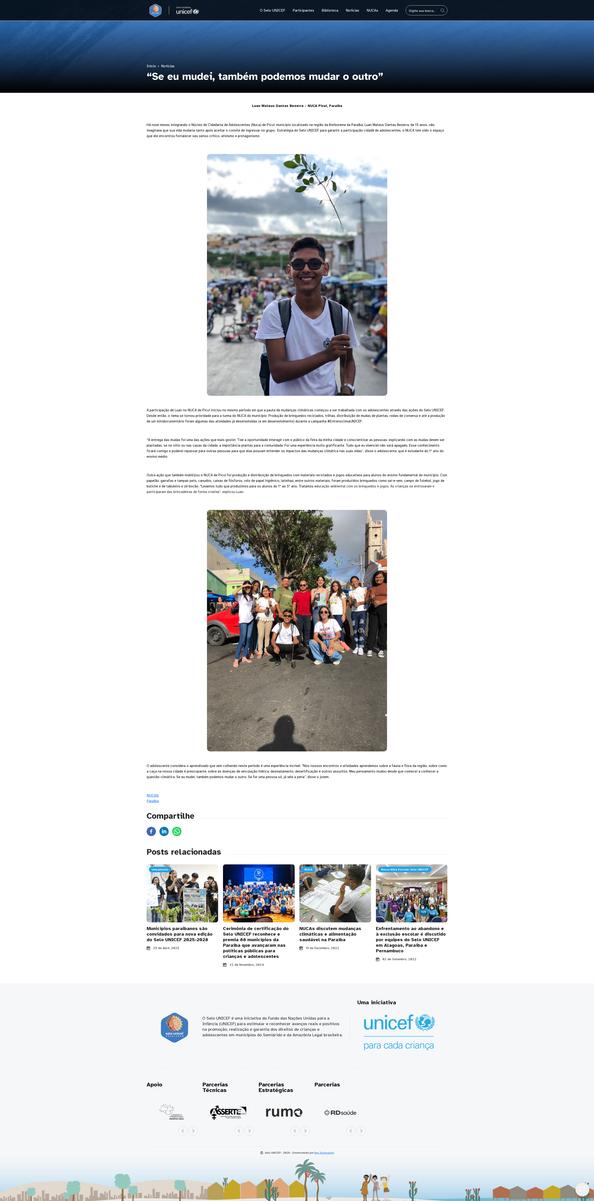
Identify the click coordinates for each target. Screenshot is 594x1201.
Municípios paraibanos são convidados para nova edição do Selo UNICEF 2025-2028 (180, 934)
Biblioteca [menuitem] (330, 10)
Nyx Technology (324, 1152)
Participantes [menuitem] (303, 10)
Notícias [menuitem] (352, 10)
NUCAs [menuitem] (372, 10)
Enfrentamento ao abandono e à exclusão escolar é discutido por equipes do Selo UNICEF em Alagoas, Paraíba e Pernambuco (411, 940)
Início (151, 66)
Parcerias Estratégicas (274, 1087)
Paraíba (153, 801)
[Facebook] (151, 831)
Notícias (167, 66)
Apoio (154, 1084)
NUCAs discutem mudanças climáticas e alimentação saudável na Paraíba (330, 934)
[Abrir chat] (582, 1189)
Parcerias (324, 1084)
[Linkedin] (164, 831)
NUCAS (153, 795)
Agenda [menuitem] (392, 10)
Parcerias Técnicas (214, 1087)
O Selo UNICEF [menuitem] (272, 10)
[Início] (155, 10)
